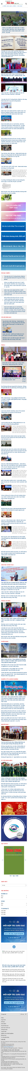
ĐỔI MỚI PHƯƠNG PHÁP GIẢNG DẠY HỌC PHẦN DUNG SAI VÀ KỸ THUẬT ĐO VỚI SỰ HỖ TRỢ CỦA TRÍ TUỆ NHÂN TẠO (13, 437)
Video (3, 345)
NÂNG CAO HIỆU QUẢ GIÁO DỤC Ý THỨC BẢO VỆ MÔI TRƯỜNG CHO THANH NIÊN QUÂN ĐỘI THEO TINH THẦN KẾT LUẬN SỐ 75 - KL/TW (13, 719)
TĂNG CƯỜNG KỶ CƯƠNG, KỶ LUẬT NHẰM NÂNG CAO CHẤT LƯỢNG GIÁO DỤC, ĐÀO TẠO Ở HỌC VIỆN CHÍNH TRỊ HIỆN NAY (13, 497)
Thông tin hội (5, 600)
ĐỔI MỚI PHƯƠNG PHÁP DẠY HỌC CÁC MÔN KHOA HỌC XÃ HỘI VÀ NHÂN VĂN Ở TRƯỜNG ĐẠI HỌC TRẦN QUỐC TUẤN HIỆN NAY (14, 553)
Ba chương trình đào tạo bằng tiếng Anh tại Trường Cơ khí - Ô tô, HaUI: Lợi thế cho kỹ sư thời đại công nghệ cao (13, 797)
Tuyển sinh (4, 641)
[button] (2, 4)
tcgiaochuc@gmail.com (8, 1046)
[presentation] (2, 860)
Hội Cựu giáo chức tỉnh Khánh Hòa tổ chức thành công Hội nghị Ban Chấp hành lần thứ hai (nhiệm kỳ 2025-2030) (13, 538)
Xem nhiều (3, 1023)
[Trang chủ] (14, 2)
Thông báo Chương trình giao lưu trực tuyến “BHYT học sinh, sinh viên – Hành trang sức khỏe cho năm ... (14, 980)
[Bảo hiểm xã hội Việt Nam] (14, 947)
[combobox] (14, 885)
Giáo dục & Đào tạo (7, 564)
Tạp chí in (4, 843)
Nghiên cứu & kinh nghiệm (9, 679)
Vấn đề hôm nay (6, 317)
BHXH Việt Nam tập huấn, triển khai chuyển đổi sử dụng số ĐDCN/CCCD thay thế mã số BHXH (13, 974)
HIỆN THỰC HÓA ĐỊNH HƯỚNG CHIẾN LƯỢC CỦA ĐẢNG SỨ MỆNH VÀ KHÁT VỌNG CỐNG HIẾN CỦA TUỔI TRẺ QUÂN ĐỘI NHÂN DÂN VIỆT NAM (13, 112)
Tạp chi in (3, 1019)
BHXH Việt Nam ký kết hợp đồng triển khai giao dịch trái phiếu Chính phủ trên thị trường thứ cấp (13, 970)
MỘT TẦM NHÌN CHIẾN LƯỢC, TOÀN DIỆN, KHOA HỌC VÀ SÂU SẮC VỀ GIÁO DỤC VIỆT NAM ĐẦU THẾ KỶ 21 (14, 482)
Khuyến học (5, 724)
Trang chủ (3, 1014)
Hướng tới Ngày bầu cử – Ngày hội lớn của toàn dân (13, 757)
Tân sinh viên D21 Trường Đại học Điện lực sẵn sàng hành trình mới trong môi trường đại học (14, 278)
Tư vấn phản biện (6, 760)
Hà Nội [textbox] (3, 885)
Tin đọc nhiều (5, 273)
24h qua (22, 1014)
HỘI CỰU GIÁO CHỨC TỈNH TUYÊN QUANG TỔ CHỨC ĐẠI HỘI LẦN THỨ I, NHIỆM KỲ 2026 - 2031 (13, 620)
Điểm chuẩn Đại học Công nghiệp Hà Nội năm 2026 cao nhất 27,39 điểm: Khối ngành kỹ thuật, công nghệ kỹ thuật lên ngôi (13, 399)
